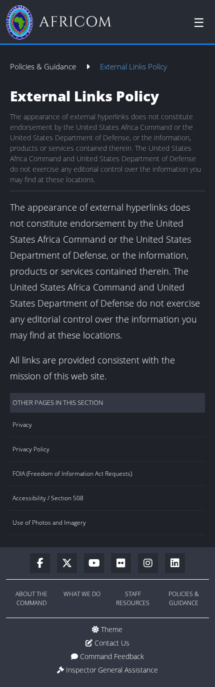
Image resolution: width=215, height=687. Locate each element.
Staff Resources (133, 598)
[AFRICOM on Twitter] (70, 564)
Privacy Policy (31, 449)
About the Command (32, 598)
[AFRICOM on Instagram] (151, 564)
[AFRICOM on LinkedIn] (175, 564)
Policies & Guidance (44, 66)
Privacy (22, 424)
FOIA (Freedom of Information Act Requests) (72, 473)
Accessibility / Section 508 (48, 498)
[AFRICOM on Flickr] (124, 564)
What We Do (82, 594)
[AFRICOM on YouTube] (97, 564)
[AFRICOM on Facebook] (43, 564)
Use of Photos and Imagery (49, 522)
